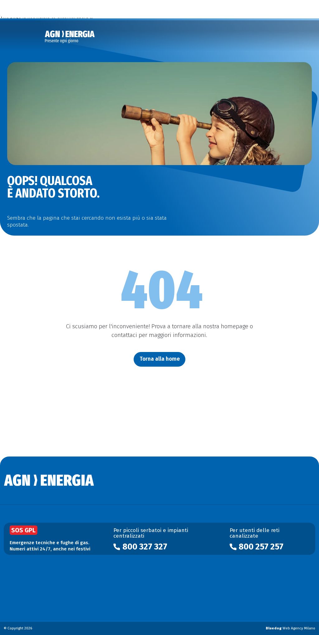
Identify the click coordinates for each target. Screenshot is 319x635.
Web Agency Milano (290, 628)
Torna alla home (160, 359)
